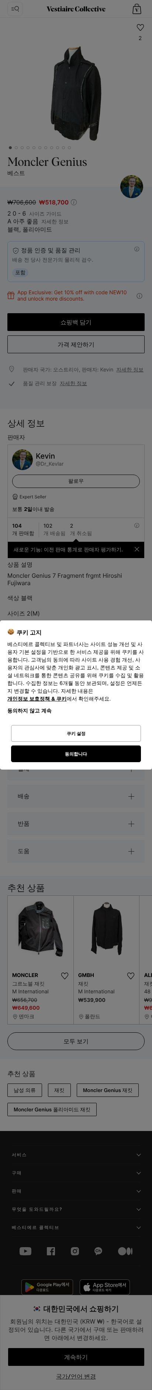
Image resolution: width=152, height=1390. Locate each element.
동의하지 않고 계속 (29, 710)
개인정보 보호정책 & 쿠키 (37, 699)
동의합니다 (76, 754)
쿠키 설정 (76, 733)
